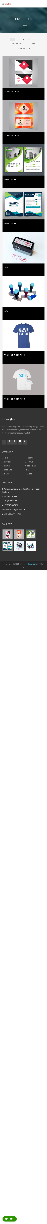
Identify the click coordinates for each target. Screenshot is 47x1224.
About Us (29, 462)
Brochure (8, 470)
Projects (29, 458)
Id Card (6, 474)
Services (7, 462)
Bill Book (29, 474)
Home (18, 25)
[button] (10, 1219)
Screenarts (32, 564)
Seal (27, 470)
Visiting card (30, 466)
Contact (7, 466)
